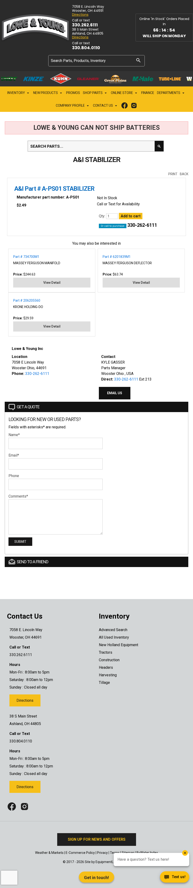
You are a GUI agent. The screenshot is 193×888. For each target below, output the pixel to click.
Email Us (114, 393)
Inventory (16, 93)
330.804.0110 (86, 47)
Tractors (105, 652)
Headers (106, 667)
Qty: (102, 216)
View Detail (51, 282)
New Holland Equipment (118, 645)
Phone (13, 476)
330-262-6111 (142, 225)
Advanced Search (113, 630)
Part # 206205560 (26, 300)
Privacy (102, 853)
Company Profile (70, 105)
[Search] (138, 60)
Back (184, 174)
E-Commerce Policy (80, 853)
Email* (13, 455)
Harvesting (108, 675)
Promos (73, 93)
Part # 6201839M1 (117, 257)
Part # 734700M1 (26, 257)
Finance (147, 93)
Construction (109, 660)
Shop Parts (93, 93)
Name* (14, 435)
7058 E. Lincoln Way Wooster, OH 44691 (88, 9)
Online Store (122, 93)
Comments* (18, 496)
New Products (46, 93)
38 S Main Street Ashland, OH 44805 (87, 32)
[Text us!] (157, 878)
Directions (80, 15)
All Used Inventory (114, 637)
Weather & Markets (49, 853)
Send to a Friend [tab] (32, 561)
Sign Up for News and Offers (96, 839)
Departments (169, 93)
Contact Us (103, 105)
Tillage (104, 682)
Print (172, 174)
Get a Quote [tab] (28, 406)
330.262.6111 (85, 25)
